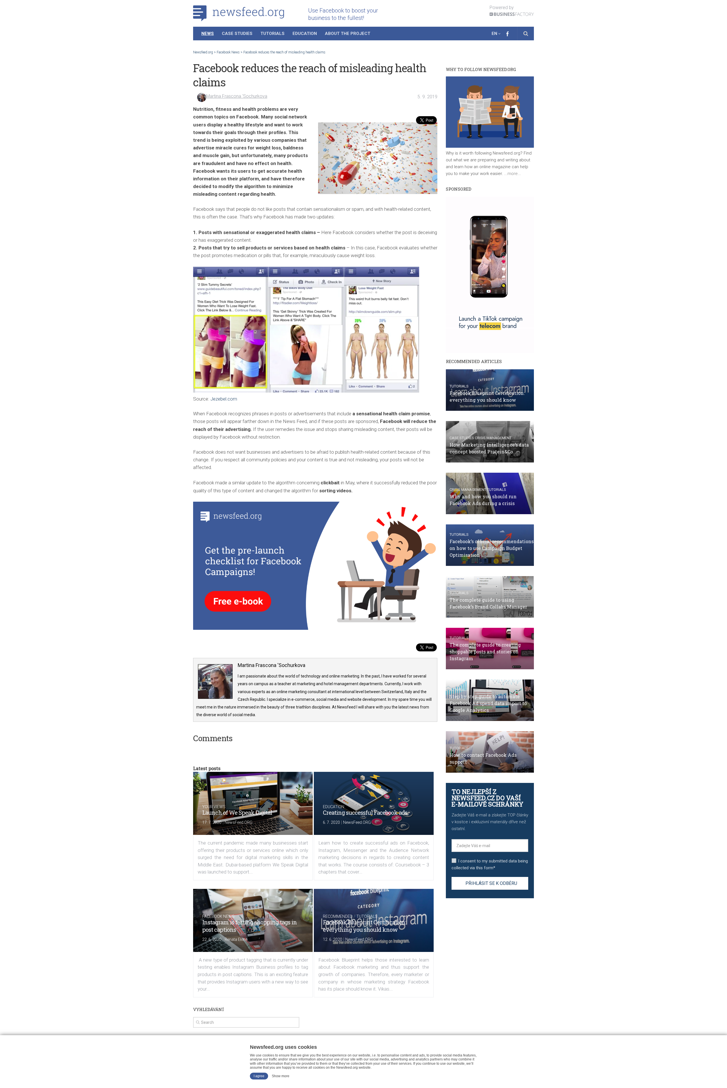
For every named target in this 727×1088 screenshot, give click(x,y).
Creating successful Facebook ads (365, 812)
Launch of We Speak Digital (237, 812)
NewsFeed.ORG (238, 822)
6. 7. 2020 (331, 822)
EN (494, 33)
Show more (280, 1076)
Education (305, 33)
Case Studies (237, 33)
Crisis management (493, 438)
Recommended (337, 916)
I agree (259, 1076)
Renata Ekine (236, 939)
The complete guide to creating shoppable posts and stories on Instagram (485, 651)
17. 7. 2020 (212, 822)
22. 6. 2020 (212, 939)
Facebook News (218, 916)
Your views (213, 806)
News (207, 33)
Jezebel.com (223, 399)
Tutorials (272, 33)
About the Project (347, 33)
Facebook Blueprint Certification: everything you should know (364, 925)
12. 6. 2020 (332, 939)
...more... (512, 173)
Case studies (462, 438)
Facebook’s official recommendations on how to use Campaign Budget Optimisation (492, 548)
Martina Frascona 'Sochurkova (236, 96)
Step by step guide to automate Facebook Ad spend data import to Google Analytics (488, 703)
